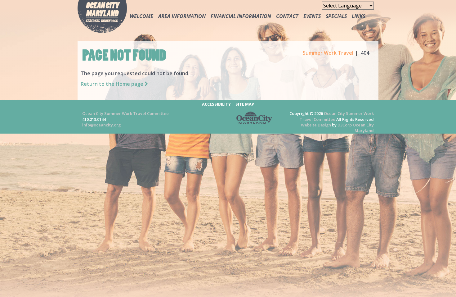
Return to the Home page (113, 83)
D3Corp (345, 125)
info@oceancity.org (101, 125)
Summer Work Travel (328, 52)
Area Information (182, 16)
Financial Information (241, 16)
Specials (336, 16)
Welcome (141, 16)
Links (358, 16)
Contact (287, 16)
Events (312, 16)
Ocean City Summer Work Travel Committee (125, 113)
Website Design (316, 125)
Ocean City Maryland (363, 127)
